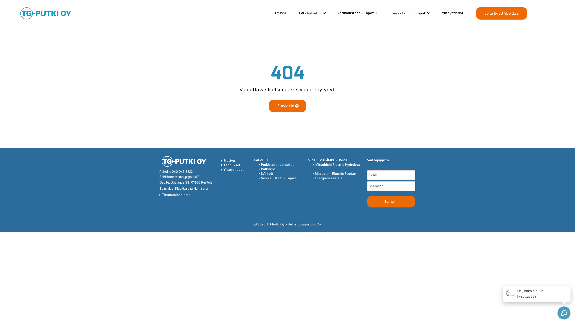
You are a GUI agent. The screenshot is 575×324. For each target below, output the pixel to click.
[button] (428, 13)
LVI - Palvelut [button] (310, 13)
